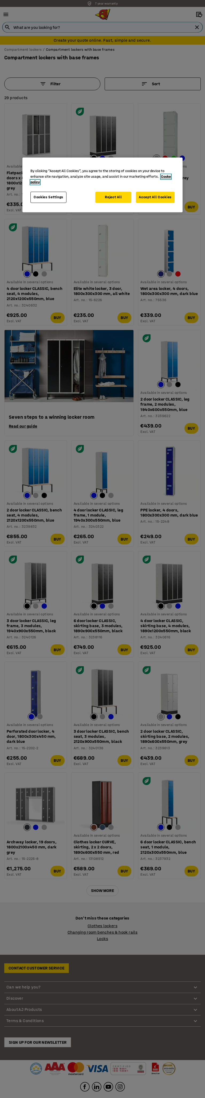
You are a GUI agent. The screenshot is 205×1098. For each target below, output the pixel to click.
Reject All (113, 197)
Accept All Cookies (155, 197)
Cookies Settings (48, 197)
